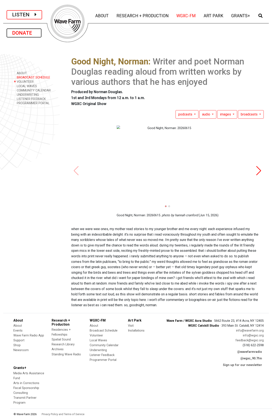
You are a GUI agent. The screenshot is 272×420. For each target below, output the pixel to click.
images (226, 114)
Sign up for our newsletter (242, 365)
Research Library (63, 344)
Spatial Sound (61, 339)
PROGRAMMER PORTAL (33, 103)
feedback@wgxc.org (249, 340)
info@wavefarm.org (250, 330)
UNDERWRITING (27, 95)
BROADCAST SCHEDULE (33, 77)
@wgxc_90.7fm (251, 358)
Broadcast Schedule (104, 330)
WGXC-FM (186, 15)
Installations (136, 330)
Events (18, 330)
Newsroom (21, 350)
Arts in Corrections (26, 383)
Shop (17, 345)
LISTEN (23, 15)
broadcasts (249, 114)
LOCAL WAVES (26, 86)
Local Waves (98, 340)
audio (206, 114)
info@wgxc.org (253, 335)
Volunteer (96, 335)
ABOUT (102, 15)
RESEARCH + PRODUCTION (142, 15)
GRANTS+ (241, 15)
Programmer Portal (103, 360)
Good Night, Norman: (111, 62)
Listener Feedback (102, 355)
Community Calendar (104, 345)
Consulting (20, 393)
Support (18, 340)
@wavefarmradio (249, 352)
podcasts (185, 114)
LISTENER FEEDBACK (31, 99)
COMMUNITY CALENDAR (33, 90)
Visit (131, 325)
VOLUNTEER (24, 82)
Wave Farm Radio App (28, 335)
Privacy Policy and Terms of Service (63, 414)
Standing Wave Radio (66, 354)
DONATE (24, 33)
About (17, 325)
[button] (166, 206)
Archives (58, 349)
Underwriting (98, 350)
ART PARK (214, 15)
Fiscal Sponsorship (26, 388)
